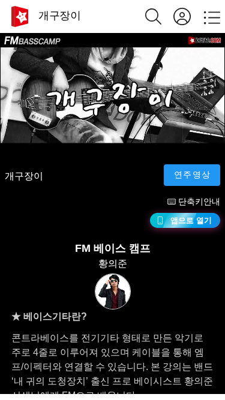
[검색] (159, 16)
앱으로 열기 (191, 220)
